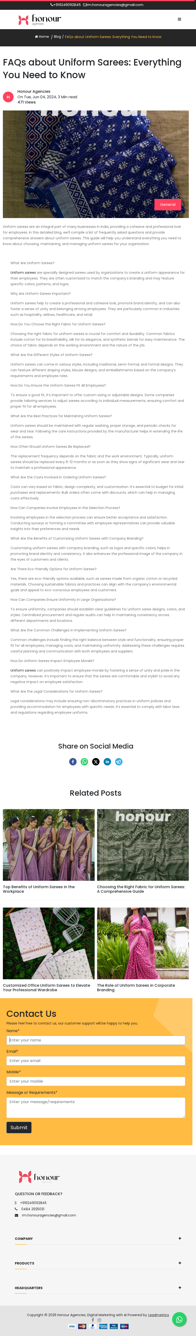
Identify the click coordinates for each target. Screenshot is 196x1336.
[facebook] (73, 762)
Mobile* (13, 1072)
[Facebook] (95, 1320)
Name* (13, 1031)
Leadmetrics (158, 1315)
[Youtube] (101, 1320)
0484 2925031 (32, 1209)
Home (43, 36)
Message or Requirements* (31, 1092)
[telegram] (119, 762)
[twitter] (96, 762)
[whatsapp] (84, 762)
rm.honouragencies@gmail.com (115, 4)
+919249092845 (67, 4)
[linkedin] (107, 762)
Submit (19, 1127)
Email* (12, 1051)
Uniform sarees (24, 272)
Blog (57, 36)
